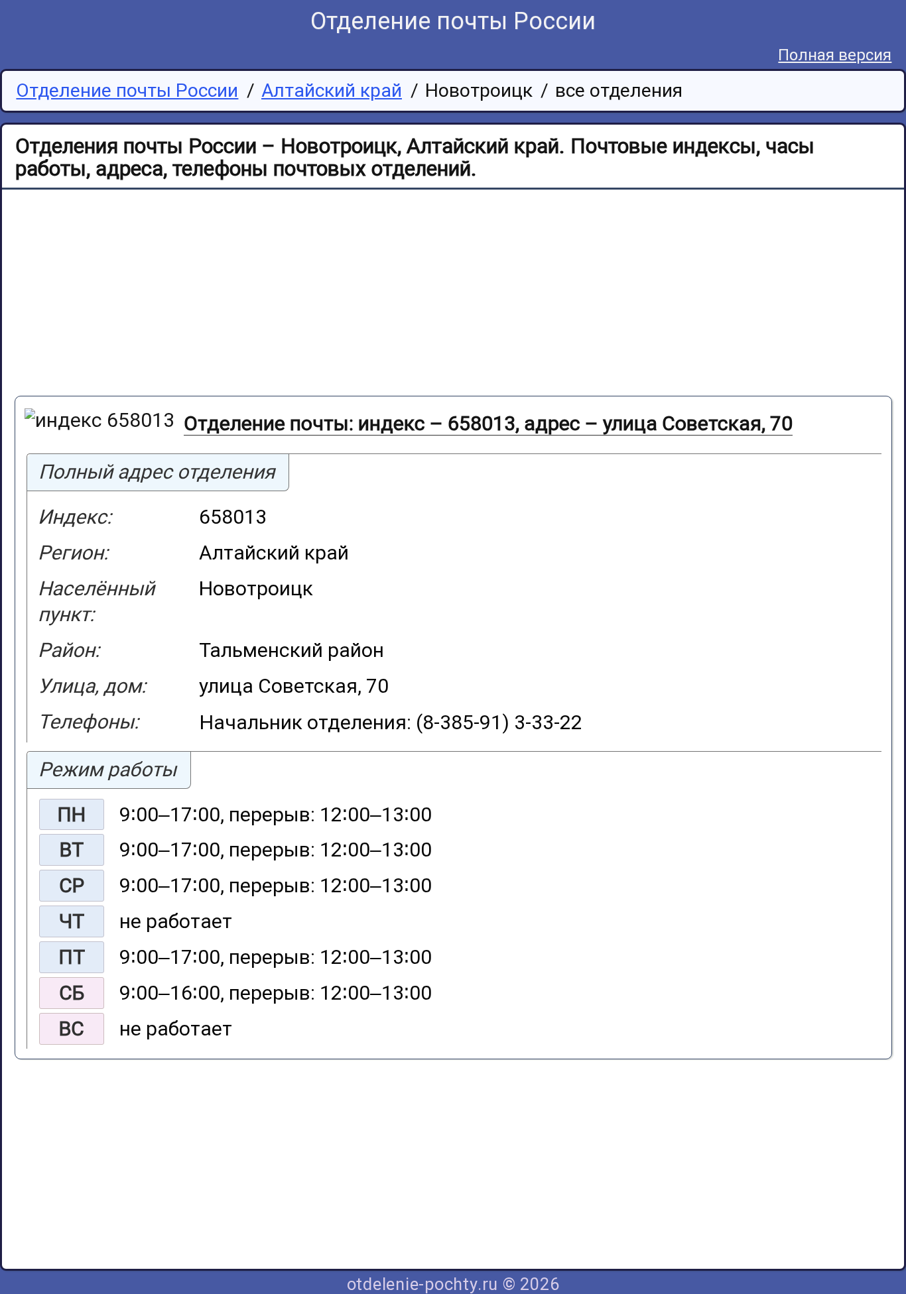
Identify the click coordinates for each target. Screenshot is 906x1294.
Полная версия (834, 55)
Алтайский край (331, 90)
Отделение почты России (453, 21)
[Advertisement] (412, 295)
